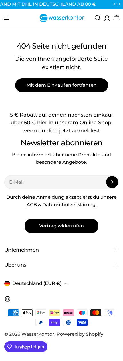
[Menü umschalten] (6, 18)
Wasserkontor (37, 334)
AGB (32, 204)
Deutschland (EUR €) (36, 283)
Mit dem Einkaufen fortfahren (62, 85)
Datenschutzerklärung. (69, 204)
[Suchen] (97, 18)
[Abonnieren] (112, 182)
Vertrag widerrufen (61, 226)
